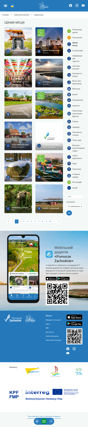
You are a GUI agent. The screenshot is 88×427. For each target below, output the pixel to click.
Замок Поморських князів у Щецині (58, 50)
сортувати (70, 202)
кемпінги (76, 106)
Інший (74, 188)
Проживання (77, 100)
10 (50, 221)
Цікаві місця (38, 15)
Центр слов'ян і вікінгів (52, 113)
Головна (6, 15)
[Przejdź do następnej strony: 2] (54, 221)
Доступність (50, 332)
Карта (48, 324)
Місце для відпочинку (77, 82)
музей (74, 94)
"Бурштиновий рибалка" (22, 145)
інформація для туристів (77, 58)
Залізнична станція (77, 133)
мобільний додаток (52, 336)
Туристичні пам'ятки (21, 15)
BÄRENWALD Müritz (20, 207)
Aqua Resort (48, 176)
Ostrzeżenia (77, 37)
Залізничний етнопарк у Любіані (25, 114)
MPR (47, 328)
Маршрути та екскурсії (53, 320)
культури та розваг (77, 74)
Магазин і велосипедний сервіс (78, 148)
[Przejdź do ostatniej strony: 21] (59, 221)
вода (74, 163)
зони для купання (76, 67)
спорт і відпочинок (77, 156)
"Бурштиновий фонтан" (52, 145)
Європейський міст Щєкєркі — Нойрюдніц (29, 50)
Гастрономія (77, 51)
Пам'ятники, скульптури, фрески (77, 113)
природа (76, 127)
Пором (75, 121)
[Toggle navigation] (44, 421)
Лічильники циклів (77, 31)
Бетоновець (48, 82)
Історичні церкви (76, 175)
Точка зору (76, 140)
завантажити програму (53, 340)
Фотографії (77, 182)
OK (69, 213)
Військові (76, 89)
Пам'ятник (76, 169)
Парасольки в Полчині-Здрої (24, 82)
